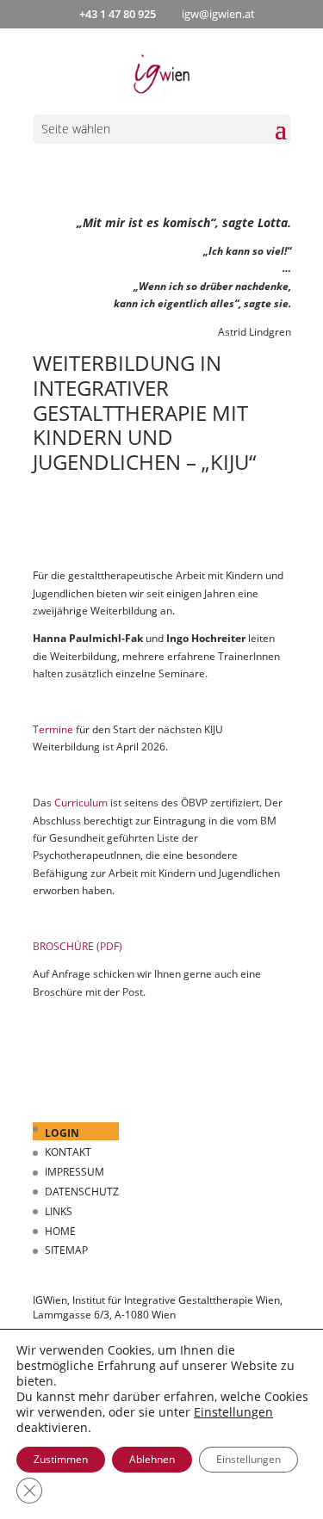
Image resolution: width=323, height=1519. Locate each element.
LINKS (58, 1211)
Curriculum (82, 802)
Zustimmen (61, 1459)
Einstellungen (233, 1412)
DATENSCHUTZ (82, 1191)
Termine (53, 729)
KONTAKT (68, 1152)
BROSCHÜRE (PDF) (77, 946)
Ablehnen (152, 1459)
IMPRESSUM (74, 1171)
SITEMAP (66, 1250)
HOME (60, 1231)
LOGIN (62, 1133)
